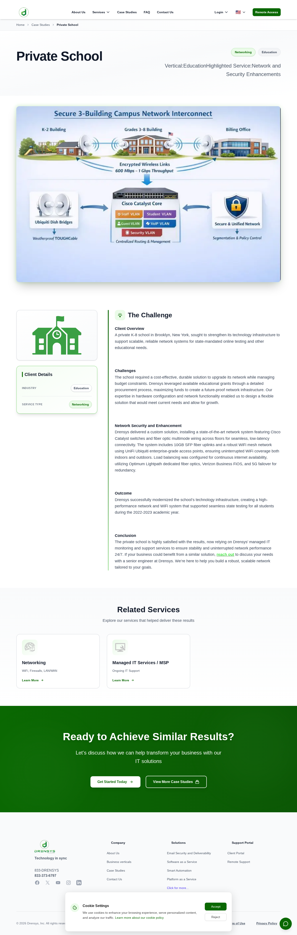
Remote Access (266, 12)
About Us (78, 12)
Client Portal (235, 853)
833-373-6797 (45, 875)
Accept (215, 906)
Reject (215, 917)
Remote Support (238, 862)
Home (20, 24)
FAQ (147, 12)
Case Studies (127, 12)
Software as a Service (182, 862)
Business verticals (119, 862)
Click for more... (178, 888)
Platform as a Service (181, 879)
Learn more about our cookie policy (139, 917)
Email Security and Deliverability (189, 853)
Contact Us (165, 12)
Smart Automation (179, 870)
